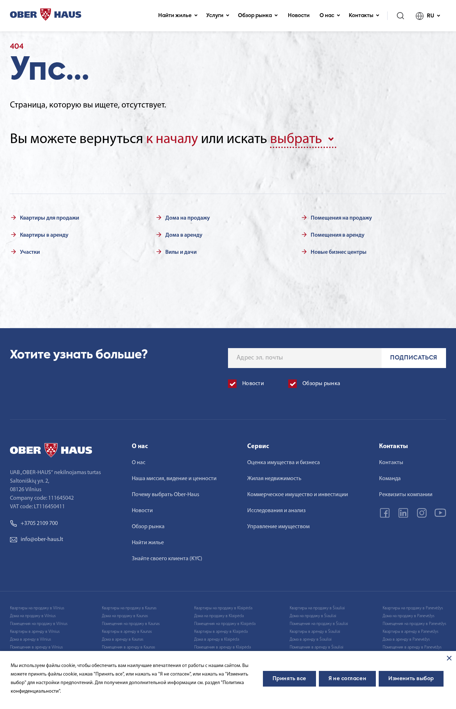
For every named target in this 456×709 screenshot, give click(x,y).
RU (430, 16)
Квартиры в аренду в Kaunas (127, 632)
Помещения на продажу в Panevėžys (414, 624)
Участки (30, 252)
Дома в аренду (183, 235)
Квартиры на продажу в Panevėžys (413, 608)
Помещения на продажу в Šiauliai (319, 624)
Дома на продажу (187, 218)
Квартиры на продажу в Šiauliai (317, 608)
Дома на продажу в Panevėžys (408, 616)
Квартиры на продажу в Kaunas (129, 608)
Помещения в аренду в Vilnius (36, 647)
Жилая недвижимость (274, 479)
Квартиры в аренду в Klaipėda (221, 632)
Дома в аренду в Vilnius (30, 639)
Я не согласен (347, 678)
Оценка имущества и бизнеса (283, 463)
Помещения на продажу (341, 218)
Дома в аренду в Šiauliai (311, 639)
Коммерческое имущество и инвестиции (297, 495)
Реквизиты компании (405, 495)
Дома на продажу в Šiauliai (313, 616)
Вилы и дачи (181, 252)
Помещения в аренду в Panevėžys (412, 647)
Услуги (214, 15)
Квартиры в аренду (44, 235)
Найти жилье (175, 15)
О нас (327, 15)
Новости (299, 15)
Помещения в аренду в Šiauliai (316, 647)
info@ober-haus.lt (42, 539)
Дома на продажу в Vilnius (33, 616)
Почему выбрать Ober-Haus (165, 495)
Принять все (289, 678)
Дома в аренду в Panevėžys (406, 639)
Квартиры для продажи (49, 218)
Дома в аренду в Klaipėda (216, 639)
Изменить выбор (411, 678)
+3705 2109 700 (39, 523)
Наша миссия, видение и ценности (174, 479)
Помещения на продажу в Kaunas (131, 624)
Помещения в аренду (337, 235)
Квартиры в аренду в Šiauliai (315, 632)
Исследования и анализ (276, 511)
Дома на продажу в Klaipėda (219, 616)
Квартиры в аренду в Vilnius (34, 632)
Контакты (361, 15)
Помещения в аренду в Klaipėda (222, 647)
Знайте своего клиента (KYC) (167, 559)
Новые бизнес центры (339, 252)
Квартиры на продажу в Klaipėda (223, 608)
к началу (172, 139)
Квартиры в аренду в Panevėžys (410, 632)
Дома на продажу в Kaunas (125, 616)
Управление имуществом (278, 527)
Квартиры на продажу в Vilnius (37, 608)
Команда (390, 479)
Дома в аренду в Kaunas (122, 639)
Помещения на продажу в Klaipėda (224, 624)
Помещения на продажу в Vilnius (38, 624)
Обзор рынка (255, 15)
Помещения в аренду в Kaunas (128, 647)
